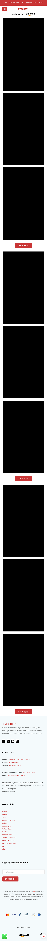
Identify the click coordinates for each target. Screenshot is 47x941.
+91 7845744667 (13, 762)
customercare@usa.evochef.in (18, 759)
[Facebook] (3, 741)
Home (4, 811)
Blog (4, 849)
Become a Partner (9, 843)
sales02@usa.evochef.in (16, 775)
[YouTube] (12, 741)
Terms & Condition (9, 838)
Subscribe (10, 879)
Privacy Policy (7, 835)
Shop (4, 817)
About (4, 814)
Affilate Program (8, 820)
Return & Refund (8, 840)
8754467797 (30, 773)
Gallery (5, 823)
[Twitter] (8, 741)
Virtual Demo (7, 829)
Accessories (6, 826)
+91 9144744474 (14, 765)
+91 (24, 773)
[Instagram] (17, 741)
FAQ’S (4, 846)
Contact (5, 832)
